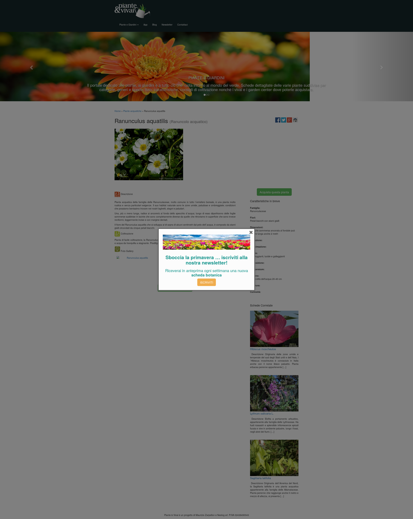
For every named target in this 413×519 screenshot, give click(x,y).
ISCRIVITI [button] (206, 282)
